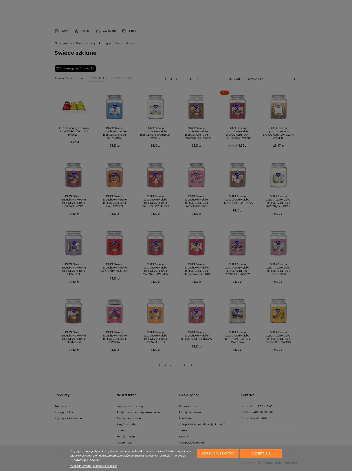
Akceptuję (260, 453)
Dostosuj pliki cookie (105, 466)
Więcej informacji (81, 466)
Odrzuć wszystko (217, 453)
